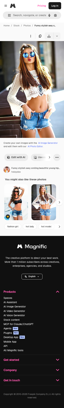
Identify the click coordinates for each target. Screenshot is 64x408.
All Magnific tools (13, 350)
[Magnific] (32, 247)
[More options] (30, 36)
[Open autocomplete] (8, 15)
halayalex (16, 171)
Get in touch (12, 380)
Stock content (12, 319)
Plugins (11, 333)
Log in (54, 5)
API (5, 346)
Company (10, 370)
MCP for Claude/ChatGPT (18, 324)
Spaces (8, 298)
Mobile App (10, 341)
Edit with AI (18, 157)
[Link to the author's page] (7, 170)
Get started (11, 360)
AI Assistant (10, 302)
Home (7, 25)
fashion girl (12, 226)
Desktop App (14, 337)
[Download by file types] (56, 36)
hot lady (30, 226)
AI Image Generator (48, 143)
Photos (27, 25)
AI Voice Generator (14, 315)
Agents (10, 328)
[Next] (49, 157)
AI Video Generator (14, 311)
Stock (17, 25)
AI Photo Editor (35, 146)
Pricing (42, 5)
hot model (46, 226)
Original (23, 48)
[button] (32, 276)
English (32, 276)
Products (10, 291)
